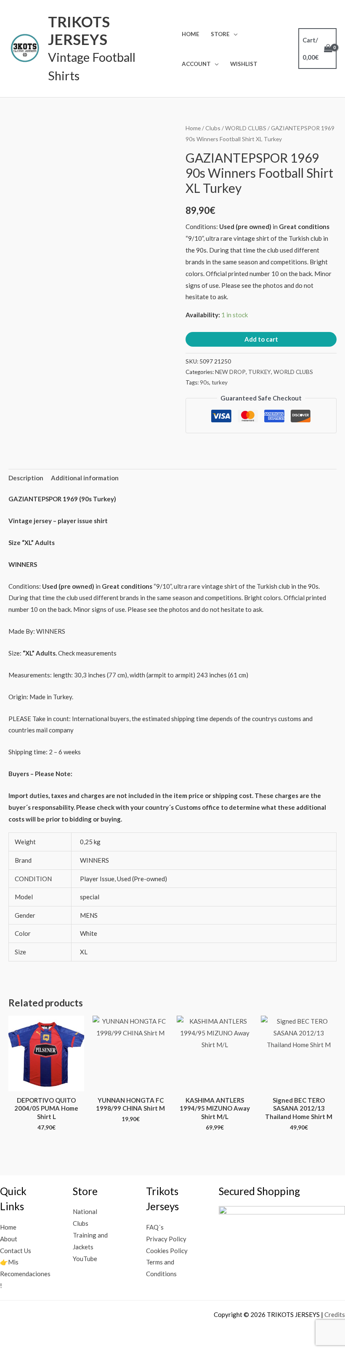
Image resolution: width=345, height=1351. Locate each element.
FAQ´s (155, 1227)
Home (190, 34)
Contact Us (15, 1250)
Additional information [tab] (85, 478)
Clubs (212, 128)
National (85, 1211)
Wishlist (243, 64)
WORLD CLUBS (245, 128)
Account (196, 64)
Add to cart (261, 339)
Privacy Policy (166, 1239)
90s (204, 382)
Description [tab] (25, 478)
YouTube (85, 1258)
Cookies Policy (167, 1250)
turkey (220, 382)
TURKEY (259, 372)
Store (220, 34)
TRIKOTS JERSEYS (79, 30)
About (8, 1239)
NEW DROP (230, 372)
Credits (334, 1314)
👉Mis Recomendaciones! (25, 1273)
